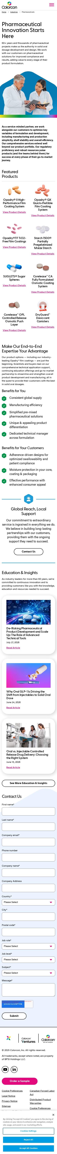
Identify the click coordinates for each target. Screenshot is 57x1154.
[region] (28, 1132)
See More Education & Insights (28, 783)
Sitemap (6, 1106)
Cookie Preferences (12, 1091)
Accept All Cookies (28, 1148)
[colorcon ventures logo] (28, 1040)
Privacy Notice (9, 1101)
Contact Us (28, 551)
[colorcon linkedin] (14, 1069)
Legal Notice (8, 1096)
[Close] (53, 1115)
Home (4, 12)
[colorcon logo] (9, 1039)
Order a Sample (20, 1081)
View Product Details (14, 212)
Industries (14, 12)
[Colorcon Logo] (9, 5)
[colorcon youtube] (5, 1069)
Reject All (28, 1140)
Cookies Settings (28, 1131)
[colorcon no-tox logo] (48, 1038)
